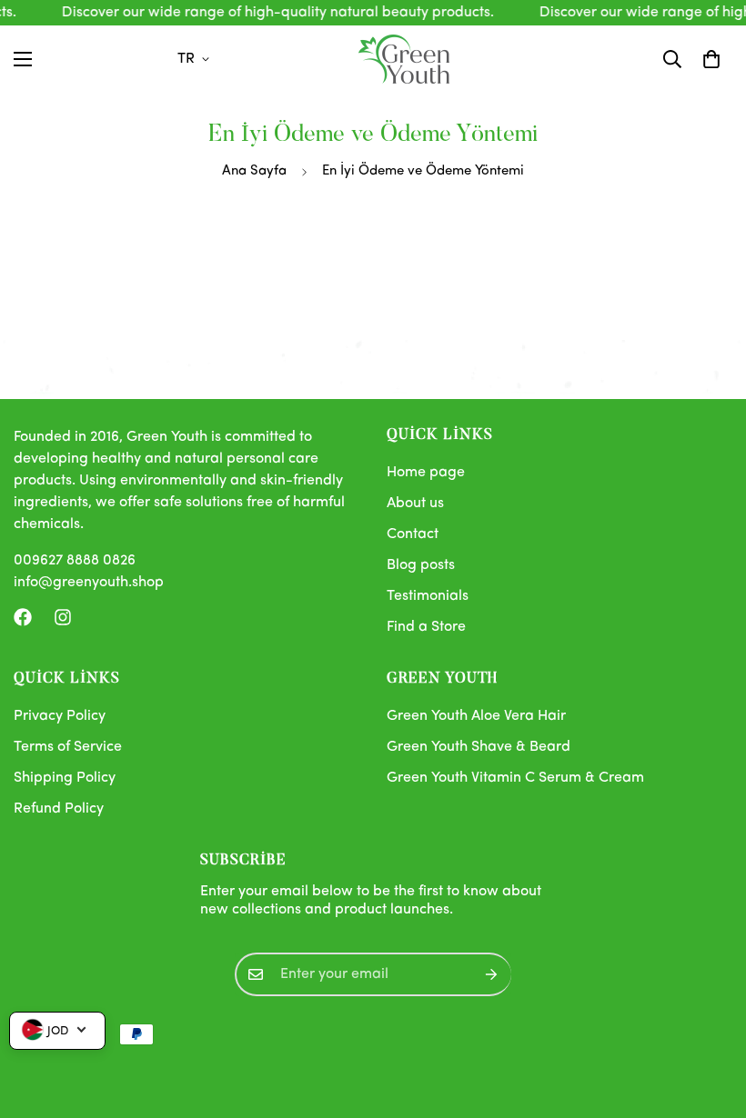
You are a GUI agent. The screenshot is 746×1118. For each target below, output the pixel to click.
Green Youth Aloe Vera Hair (476, 716)
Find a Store (426, 627)
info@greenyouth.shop (89, 582)
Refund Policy (59, 809)
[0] (711, 59)
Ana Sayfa (254, 171)
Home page (426, 472)
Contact (413, 534)
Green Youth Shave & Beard (478, 747)
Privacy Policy (60, 716)
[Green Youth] (403, 59)
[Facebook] (23, 617)
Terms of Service (68, 747)
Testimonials (428, 596)
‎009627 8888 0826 (75, 561)
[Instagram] (63, 617)
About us (415, 503)
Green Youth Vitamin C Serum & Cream (515, 778)
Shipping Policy (65, 778)
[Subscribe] (491, 974)
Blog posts (421, 565)
